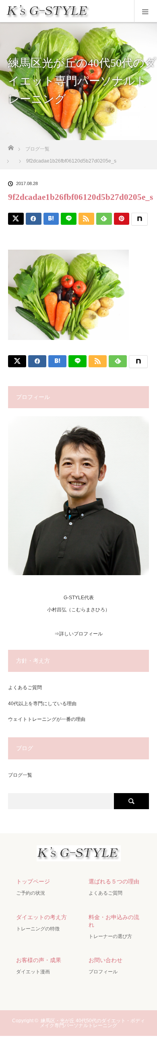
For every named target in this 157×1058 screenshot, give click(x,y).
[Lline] (68, 219)
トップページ (33, 881)
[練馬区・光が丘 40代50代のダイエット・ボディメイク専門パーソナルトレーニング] (79, 854)
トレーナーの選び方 (110, 936)
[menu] (145, 11)
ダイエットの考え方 (41, 917)
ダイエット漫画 (33, 972)
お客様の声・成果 (38, 960)
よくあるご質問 (25, 687)
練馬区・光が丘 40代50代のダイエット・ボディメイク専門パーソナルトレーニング (92, 1023)
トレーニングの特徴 (38, 929)
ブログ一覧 (20, 775)
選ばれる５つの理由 (114, 881)
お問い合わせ (105, 960)
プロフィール (103, 972)
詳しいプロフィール (81, 634)
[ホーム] (10, 145)
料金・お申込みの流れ (114, 921)
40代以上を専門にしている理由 (42, 703)
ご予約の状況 (30, 893)
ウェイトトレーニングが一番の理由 (46, 719)
